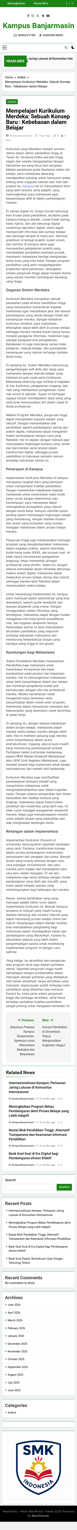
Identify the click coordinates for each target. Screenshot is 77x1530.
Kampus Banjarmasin (38, 25)
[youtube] (48, 16)
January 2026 (16, 1336)
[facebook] (28, 16)
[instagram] (32, 16)
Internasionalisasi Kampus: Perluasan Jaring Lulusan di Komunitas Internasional (37, 1087)
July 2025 (13, 1382)
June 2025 (14, 1390)
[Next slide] (72, 3)
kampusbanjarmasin (21, 135)
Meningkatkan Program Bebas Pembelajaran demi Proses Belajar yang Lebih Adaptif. (13, 3)
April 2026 (14, 1312)
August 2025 (15, 1374)
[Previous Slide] (66, 3)
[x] (37, 16)
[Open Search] (66, 47)
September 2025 (18, 1367)
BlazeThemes (40, 1515)
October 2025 (16, 1359)
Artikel (11, 102)
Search (10, 1180)
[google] (42, 16)
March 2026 (15, 1320)
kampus (27, 186)
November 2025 (17, 1351)
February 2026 (16, 1328)
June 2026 (14, 1304)
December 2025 (17, 1343)
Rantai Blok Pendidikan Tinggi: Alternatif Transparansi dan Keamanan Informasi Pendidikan (37, 3)
